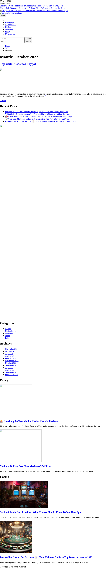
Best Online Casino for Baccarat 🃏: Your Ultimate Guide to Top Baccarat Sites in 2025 (41, 121)
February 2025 (11, 358)
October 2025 (10, 351)
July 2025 (9, 354)
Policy (7, 32)
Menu (3, 15)
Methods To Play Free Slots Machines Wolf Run (25, 466)
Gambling (9, 29)
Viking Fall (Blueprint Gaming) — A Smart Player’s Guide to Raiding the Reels (32, 8)
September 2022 (11, 365)
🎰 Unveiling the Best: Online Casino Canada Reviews (29, 421)
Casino (8, 27)
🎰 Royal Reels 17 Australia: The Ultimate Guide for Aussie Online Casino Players (34, 10)
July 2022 (9, 368)
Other (7, 336)
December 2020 (11, 375)
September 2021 (11, 372)
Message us (10, 34)
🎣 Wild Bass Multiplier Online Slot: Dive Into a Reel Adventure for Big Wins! (37, 119)
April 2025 (9, 356)
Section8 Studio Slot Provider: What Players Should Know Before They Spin (31, 6)
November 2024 (11, 361)
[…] (46, 96)
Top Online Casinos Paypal (18, 64)
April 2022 (9, 370)
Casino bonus (10, 25)
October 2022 (10, 363)
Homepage (9, 22)
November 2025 (11, 349)
